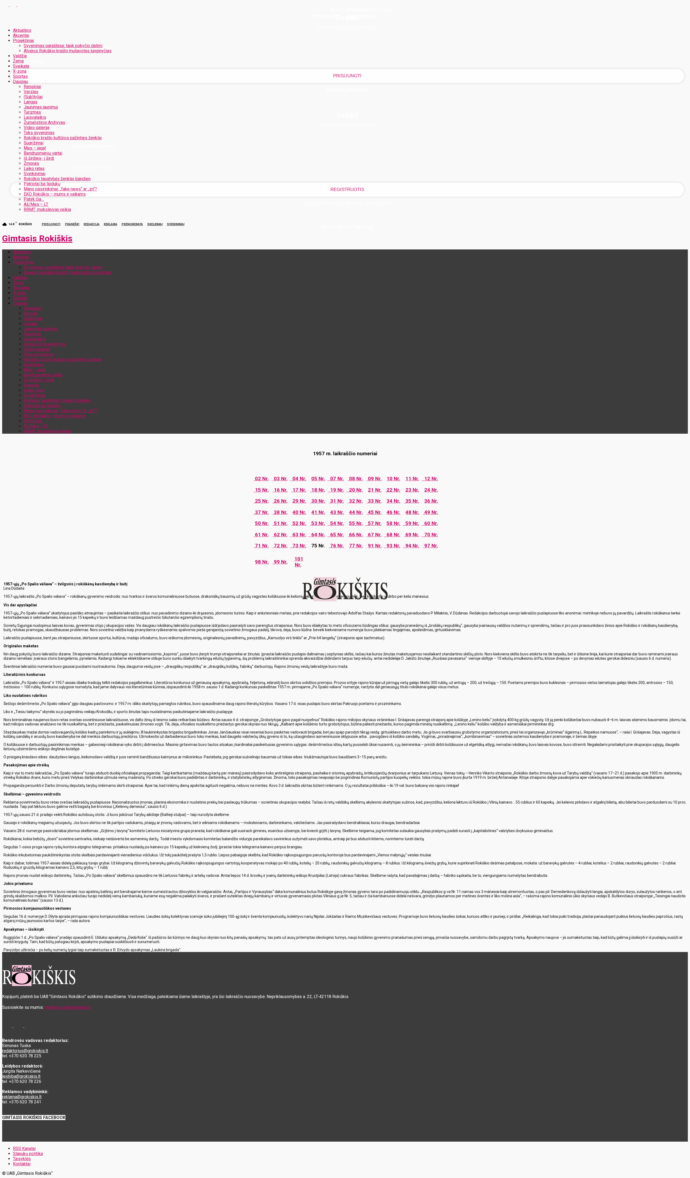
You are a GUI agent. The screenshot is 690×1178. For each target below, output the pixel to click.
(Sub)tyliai (33, 96)
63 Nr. (298, 535)
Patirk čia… (34, 199)
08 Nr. (355, 479)
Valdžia (20, 55)
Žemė (18, 61)
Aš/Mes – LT (36, 204)
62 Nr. (280, 535)
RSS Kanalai (24, 1148)
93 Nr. (392, 546)
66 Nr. (355, 535)
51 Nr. (280, 523)
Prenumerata (132, 224)
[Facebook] (6, 4)
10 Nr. (393, 479)
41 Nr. (318, 512)
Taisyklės (22, 1158)
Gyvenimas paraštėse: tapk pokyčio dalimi (63, 45)
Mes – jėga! (35, 148)
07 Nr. (335, 479)
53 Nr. (317, 523)
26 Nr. (280, 501)
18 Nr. (317, 490)
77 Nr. (356, 546)
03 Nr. (280, 479)
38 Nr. (280, 512)
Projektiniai (23, 40)
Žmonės (31, 163)
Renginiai (32, 86)
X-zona (19, 71)
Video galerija (36, 127)
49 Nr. (430, 512)
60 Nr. (430, 523)
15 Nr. (261, 490)
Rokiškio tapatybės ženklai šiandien (57, 178)
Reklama (110, 224)
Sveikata (21, 66)
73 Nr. (298, 546)
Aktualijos (22, 30)
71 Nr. (261, 546)
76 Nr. (336, 546)
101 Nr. (298, 562)
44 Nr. (356, 512)
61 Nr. (261, 535)
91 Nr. (375, 546)
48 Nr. (412, 512)
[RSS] (13, 4)
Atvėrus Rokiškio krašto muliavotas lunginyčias (68, 50)
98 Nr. (262, 562)
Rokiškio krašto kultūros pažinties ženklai (63, 137)
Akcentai (21, 35)
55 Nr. (356, 523)
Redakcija (91, 224)
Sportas (20, 76)
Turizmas (32, 112)
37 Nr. (261, 512)
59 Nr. (411, 523)
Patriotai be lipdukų (42, 183)
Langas (30, 102)
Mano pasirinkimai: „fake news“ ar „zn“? (60, 189)
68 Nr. (392, 535)
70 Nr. (430, 535)
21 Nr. (375, 490)
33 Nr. (374, 501)
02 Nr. (261, 479)
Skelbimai (155, 224)
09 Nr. (374, 479)
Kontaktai (21, 1163)
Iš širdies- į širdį (39, 158)
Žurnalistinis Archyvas (44, 122)
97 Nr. (430, 546)
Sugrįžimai (33, 142)
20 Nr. (354, 490)
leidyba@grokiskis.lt (21, 1076)
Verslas (31, 91)
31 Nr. (336, 501)
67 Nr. (374, 535)
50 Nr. (262, 523)
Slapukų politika (28, 1153)
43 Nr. (337, 512)
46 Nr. (393, 512)
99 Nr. (280, 562)
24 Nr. (431, 490)
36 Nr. (431, 501)
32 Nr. (355, 501)
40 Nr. (299, 512)
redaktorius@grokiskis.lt (68, 1007)
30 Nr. (317, 501)
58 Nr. (393, 523)
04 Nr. (298, 479)
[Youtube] (20, 4)
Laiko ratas (34, 168)
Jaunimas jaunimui (41, 107)
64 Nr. (317, 535)
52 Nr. (298, 523)
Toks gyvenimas (39, 132)
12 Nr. (430, 479)
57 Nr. (373, 523)
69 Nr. (411, 535)
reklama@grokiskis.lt (22, 1096)
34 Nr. (393, 501)
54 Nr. (335, 523)
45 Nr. (374, 512)
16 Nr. (280, 490)
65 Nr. (335, 535)
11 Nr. (412, 479)
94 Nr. (411, 546)
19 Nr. (335, 490)
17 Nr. (298, 490)
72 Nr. (280, 546)
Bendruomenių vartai (43, 153)
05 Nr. (318, 479)
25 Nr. (261, 501)
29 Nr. (299, 501)
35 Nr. (411, 501)
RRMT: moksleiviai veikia (47, 209)
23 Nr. (412, 490)
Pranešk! (72, 224)
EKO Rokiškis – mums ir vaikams (55, 194)
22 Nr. (392, 490)
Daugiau (20, 81)
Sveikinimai (34, 173)
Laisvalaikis (35, 117)
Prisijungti (51, 224)
